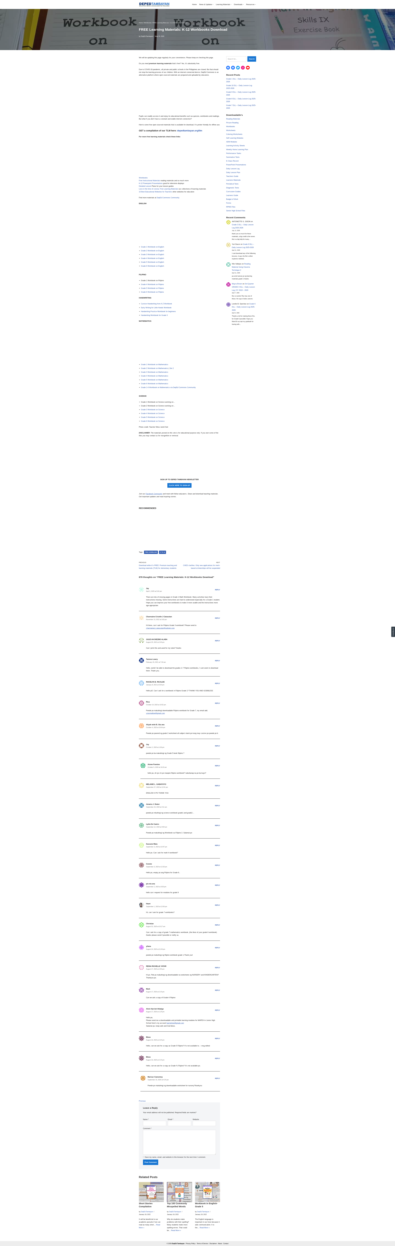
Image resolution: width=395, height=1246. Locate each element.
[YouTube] (248, 67)
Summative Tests (232, 157)
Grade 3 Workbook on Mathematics (154, 372)
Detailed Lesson (145, 186)
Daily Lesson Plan (233, 172)
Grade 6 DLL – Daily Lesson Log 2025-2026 (243, 307)
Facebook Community (154, 494)
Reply (217, 590)
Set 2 (172, 368)
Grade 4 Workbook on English (152, 258)
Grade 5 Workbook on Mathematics (154, 380)
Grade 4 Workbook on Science (152, 413)
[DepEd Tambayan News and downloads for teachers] (154, 4)
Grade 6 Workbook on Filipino (152, 292)
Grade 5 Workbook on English (152, 262)
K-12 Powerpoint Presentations (151, 183)
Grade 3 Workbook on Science (152, 410)
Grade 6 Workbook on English (152, 266)
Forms (228, 203)
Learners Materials (233, 180)
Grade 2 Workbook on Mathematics (154, 368)
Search (252, 59)
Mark (148, 989)
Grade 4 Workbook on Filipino (152, 284)
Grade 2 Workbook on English (152, 251)
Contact (225, 1243)
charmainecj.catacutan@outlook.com (160, 628)
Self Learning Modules (234, 138)
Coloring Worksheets (234, 134)
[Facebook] (228, 67)
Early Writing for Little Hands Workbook (156, 308)
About (220, 1243)
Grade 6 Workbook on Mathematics (154, 384)
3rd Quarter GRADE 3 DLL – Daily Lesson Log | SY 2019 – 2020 (243, 287)
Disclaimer (213, 1243)
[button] (243, 4)
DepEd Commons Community (168, 198)
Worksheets (230, 130)
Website (196, 1119)
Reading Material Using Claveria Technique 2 (241, 267)
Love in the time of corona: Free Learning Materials (158, 189)
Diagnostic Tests (232, 188)
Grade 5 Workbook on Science (152, 417)
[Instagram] (243, 67)
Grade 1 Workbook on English (152, 247)
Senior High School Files (235, 211)
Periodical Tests (232, 184)
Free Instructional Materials (149, 181)
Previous (142, 1101)
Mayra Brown (237, 284)
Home (194, 4)
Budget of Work (232, 199)
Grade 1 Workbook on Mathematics (154, 364)
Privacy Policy (190, 1243)
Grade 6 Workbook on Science (152, 421)
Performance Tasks (233, 153)
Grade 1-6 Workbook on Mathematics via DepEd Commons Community (168, 387)
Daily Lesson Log (232, 169)
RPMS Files (230, 207)
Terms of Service (202, 1243)
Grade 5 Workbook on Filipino (152, 288)
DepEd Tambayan (147, 36)
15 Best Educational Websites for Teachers (155, 192)
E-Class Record (232, 161)
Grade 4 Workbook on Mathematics (154, 376)
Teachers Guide (232, 176)
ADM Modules (231, 142)
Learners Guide (232, 195)
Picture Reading (232, 123)
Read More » (176, 1230)
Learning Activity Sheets (235, 146)
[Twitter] (238, 67)
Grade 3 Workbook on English (152, 254)
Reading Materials (233, 119)
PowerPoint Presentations (236, 165)
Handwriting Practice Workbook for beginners (158, 311)
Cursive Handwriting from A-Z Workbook (156, 304)
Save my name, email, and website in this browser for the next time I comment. (175, 1157)
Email (170, 1119)
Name (146, 1119)
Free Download (151, 552)
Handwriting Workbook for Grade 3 (154, 315)
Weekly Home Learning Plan (237, 150)
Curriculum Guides (233, 192)
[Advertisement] (179, 96)
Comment (147, 1128)
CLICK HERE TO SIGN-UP (179, 485)
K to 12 (162, 552)
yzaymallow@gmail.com (155, 713)
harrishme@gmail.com (175, 1023)
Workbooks (147, 23)
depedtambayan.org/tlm (189, 130)
